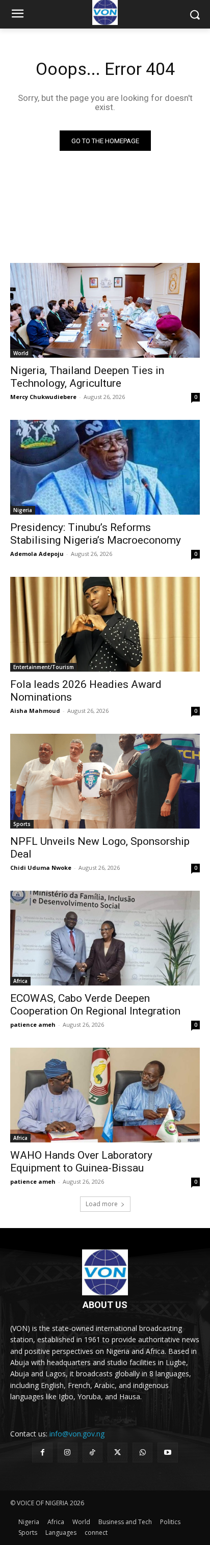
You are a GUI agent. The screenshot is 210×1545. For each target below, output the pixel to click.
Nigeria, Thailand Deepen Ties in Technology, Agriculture (87, 376)
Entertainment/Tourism (43, 667)
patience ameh (33, 1024)
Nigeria (22, 510)
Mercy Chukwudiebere (43, 397)
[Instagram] (67, 1452)
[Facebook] (42, 1452)
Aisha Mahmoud (35, 710)
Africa (20, 980)
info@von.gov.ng (76, 1434)
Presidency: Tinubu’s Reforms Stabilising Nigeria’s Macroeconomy (95, 533)
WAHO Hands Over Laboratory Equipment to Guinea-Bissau (81, 1161)
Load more (102, 1204)
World (21, 353)
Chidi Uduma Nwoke (40, 867)
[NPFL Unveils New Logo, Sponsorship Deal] (105, 781)
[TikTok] (92, 1452)
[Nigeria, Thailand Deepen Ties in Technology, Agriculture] (105, 310)
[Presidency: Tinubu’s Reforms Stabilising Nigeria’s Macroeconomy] (105, 467)
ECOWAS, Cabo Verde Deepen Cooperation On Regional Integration (95, 1004)
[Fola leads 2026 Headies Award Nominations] (105, 624)
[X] (117, 1452)
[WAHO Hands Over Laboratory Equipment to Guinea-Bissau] (105, 1095)
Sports (22, 824)
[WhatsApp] (142, 1452)
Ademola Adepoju (37, 553)
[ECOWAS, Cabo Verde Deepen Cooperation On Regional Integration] (105, 938)
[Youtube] (167, 1452)
